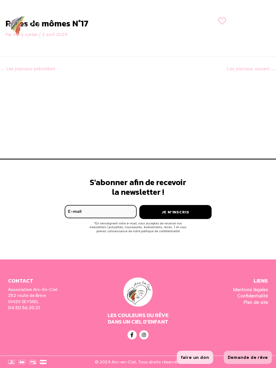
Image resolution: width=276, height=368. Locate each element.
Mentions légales (250, 289)
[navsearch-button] (249, 20)
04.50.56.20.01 (24, 307)
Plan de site (256, 302)
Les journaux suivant (251, 69)
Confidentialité (252, 295)
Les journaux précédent (28, 69)
